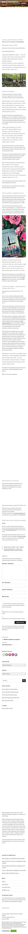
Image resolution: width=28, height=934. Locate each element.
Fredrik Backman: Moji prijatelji (17, 858)
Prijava (3, 881)
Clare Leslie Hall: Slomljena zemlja (10, 692)
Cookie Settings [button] (6, 930)
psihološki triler (9, 550)
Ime (6, 582)
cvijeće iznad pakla (9, 549)
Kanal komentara (6, 887)
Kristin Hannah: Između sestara (9, 695)
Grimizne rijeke (22, 536)
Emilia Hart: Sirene (14, 873)
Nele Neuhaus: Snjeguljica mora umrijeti (16, 870)
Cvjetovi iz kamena (18, 513)
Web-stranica (5, 596)
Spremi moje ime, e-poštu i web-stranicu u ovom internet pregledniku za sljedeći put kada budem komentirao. (13, 605)
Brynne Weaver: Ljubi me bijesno (10, 689)
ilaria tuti (19, 549)
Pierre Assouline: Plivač (7, 700)
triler (16, 550)
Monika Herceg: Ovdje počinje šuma (10, 697)
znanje (21, 550)
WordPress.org (5, 890)
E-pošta (7, 589)
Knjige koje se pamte (10, 547)
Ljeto (17, 547)
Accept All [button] (13, 930)
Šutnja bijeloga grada (11, 529)
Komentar (7, 563)
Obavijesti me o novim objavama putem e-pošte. (13, 618)
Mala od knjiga (10, 2)
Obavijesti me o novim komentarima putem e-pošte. (13, 612)
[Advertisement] (14, 22)
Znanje (3, 523)
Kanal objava (5, 884)
